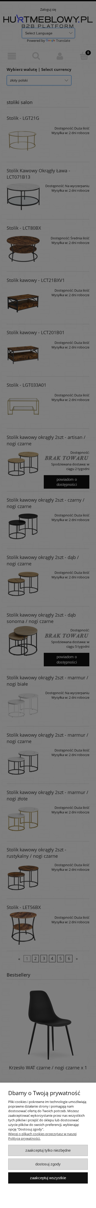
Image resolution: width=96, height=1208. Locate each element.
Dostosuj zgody (48, 1164)
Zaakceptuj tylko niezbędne (48, 1150)
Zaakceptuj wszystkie (48, 1178)
